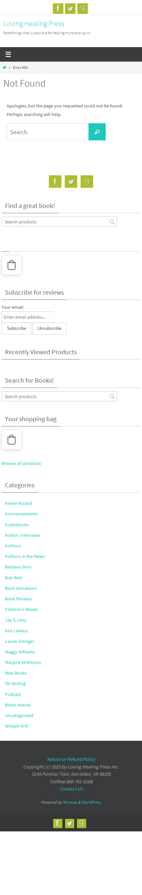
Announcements (21, 514)
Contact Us (71, 789)
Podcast (13, 694)
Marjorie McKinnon (23, 662)
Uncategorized (19, 715)
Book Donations (21, 588)
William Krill (16, 726)
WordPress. (91, 802)
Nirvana (70, 802)
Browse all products (21, 463)
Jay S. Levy (15, 620)
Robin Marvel (18, 705)
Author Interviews (22, 535)
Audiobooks (17, 525)
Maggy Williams (20, 652)
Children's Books (21, 609)
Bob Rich (13, 578)
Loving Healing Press (33, 23)
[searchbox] (59, 222)
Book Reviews (18, 599)
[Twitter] (70, 8)
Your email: (13, 307)
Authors (13, 546)
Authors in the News (25, 556)
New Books (16, 673)
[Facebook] (58, 8)
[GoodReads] (82, 8)
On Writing (15, 683)
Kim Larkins (16, 631)
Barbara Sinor (18, 567)
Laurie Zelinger (19, 641)
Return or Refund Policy (71, 759)
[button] (11, 265)
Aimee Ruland (18, 503)
